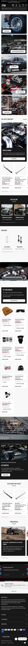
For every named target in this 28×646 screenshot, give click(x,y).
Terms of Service (10, 642)
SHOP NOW (6, 31)
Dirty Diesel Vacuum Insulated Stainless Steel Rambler (7, 349)
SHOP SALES (7, 112)
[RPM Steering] (7, 239)
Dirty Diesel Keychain (7, 376)
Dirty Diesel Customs (8, 640)
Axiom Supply (20, 247)
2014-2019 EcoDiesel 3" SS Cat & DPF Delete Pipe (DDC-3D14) (7, 180)
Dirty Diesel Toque (6, 319)
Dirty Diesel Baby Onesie (19, 348)
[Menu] (25, 5)
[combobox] (14, 8)
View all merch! (14, 300)
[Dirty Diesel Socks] (7, 394)
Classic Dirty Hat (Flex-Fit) (19, 377)
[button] (23, 5)
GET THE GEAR (20, 91)
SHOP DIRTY (14, 66)
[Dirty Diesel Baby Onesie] (20, 339)
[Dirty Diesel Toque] (7, 311)
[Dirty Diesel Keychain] (7, 367)
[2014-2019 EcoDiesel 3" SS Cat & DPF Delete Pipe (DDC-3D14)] (7, 169)
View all (25, 119)
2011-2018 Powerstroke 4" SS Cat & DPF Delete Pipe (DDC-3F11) (20, 180)
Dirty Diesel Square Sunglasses (19, 320)
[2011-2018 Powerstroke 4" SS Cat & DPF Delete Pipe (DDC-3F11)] (20, 169)
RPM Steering (7, 247)
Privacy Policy (3, 642)
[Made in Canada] (14, 135)
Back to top (14, 591)
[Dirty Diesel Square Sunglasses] (20, 311)
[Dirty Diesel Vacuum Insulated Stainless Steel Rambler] (7, 339)
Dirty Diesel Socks (6, 403)
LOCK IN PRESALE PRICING (18, 51)
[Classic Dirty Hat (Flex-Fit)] (20, 367)
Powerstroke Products (7, 217)
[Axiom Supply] (19, 239)
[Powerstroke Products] (7, 210)
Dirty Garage (14, 1)
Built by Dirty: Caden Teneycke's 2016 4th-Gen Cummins (12, 543)
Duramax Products (20, 217)
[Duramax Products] (19, 210)
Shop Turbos (5, 474)
